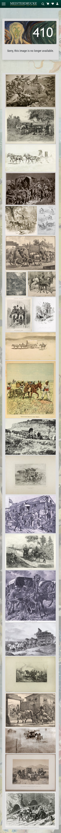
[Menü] (4, 4)
